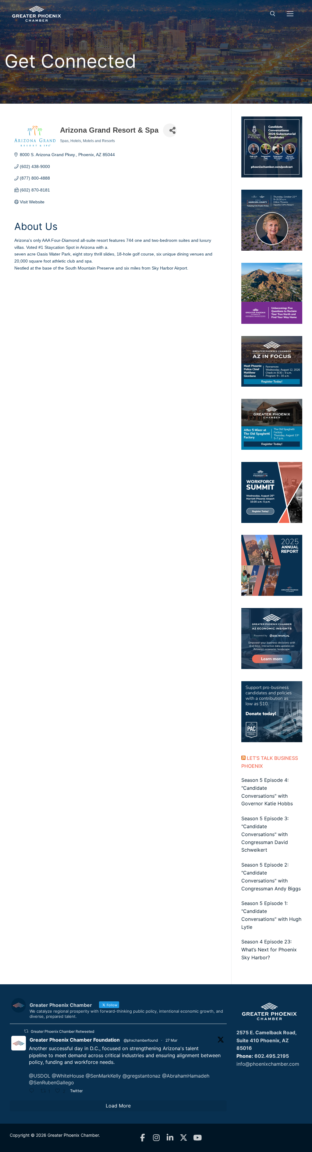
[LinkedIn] (170, 1138)
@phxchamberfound (141, 1040)
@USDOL (39, 1076)
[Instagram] (156, 1138)
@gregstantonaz (141, 1076)
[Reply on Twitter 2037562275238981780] (33, 1091)
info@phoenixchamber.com (267, 1064)
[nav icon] (290, 13)
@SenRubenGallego (51, 1082)
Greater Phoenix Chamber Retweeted (62, 1031)
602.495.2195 (271, 1056)
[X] (183, 1138)
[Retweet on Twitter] (26, 1031)
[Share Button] (170, 130)
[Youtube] (197, 1138)
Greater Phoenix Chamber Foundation (75, 1040)
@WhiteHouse (68, 1076)
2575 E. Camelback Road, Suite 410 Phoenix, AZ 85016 (266, 1040)
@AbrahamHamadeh (185, 1076)
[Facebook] (142, 1138)
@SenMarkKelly (103, 1076)
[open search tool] (272, 13)
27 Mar (171, 1040)
